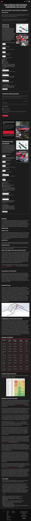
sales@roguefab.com (24, 516)
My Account (13, 512)
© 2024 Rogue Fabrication (24, 511)
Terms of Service (9, 517)
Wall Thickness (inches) (6, 46)
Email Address (4, 102)
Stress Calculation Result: (6, 192)
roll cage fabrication (6, 442)
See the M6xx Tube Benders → (8, 132)
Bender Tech (3, 265)
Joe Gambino (27, 15)
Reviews (8, 512)
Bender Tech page (17, 421)
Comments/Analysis (5, 84)
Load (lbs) (3, 50)
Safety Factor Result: (5, 197)
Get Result (5, 211)
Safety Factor (4, 79)
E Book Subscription (6, 108)
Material (3, 68)
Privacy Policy (8, 516)
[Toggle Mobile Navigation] (29, 1)
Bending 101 (14, 265)
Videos (22, 20)
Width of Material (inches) (6, 154)
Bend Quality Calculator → (8, 135)
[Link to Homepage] (3, 511)
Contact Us (13, 511)
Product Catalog (9, 519)
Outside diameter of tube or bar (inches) (8, 42)
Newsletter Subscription (6, 109)
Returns (8, 518)
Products (16, 20)
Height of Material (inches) (6, 160)
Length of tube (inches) (6, 54)
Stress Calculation (5, 73)
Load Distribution (5, 182)
